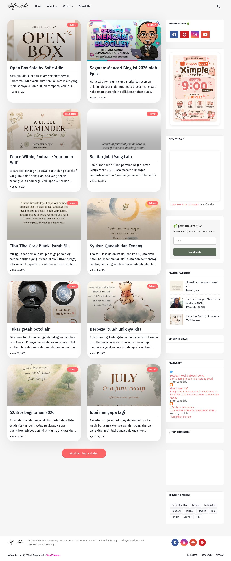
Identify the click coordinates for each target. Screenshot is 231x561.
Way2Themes (53, 555)
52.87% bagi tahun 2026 (32, 412)
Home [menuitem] (38, 6)
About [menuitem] (50, 6)
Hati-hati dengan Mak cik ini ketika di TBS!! (203, 301)
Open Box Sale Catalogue (184, 204)
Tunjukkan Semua (181, 416)
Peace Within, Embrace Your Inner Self (41, 159)
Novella (202, 511)
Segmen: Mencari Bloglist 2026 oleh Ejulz (123, 70)
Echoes (152, 203)
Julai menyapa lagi (107, 412)
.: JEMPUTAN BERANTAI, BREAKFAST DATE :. (193, 410)
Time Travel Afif (179, 388)
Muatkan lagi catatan (84, 453)
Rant (213, 511)
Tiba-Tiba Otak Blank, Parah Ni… (40, 246)
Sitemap (220, 555)
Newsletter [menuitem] (85, 6)
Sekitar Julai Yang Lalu (111, 156)
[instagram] (195, 34)
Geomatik (176, 511)
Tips (199, 517)
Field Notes (70, 114)
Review (175, 517)
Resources (207, 555)
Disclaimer (192, 555)
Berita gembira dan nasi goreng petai (191, 378)
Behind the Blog (179, 505)
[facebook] (174, 34)
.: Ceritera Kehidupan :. (183, 407)
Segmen (152, 25)
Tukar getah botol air (30, 329)
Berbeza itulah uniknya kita (116, 329)
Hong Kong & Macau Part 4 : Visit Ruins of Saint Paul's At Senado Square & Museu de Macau (194, 394)
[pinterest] (184, 34)
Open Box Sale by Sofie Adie (36, 67)
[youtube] (205, 34)
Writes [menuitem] (66, 6)
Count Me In (194, 251)
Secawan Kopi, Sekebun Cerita (187, 375)
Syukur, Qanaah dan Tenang (116, 246)
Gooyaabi (66, 555)
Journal (72, 25)
